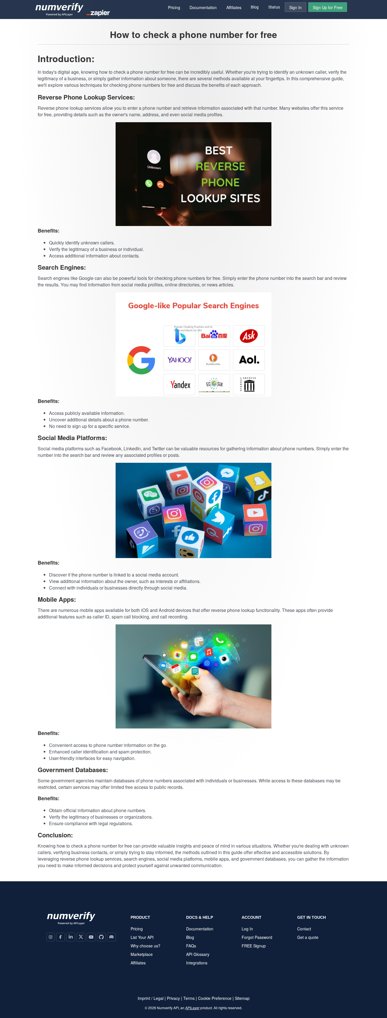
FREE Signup (254, 946)
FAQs (191, 946)
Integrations (196, 963)
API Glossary (197, 954)
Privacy (173, 998)
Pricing (137, 929)
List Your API (142, 937)
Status (274, 7)
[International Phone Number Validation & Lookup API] (59, 12)
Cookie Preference (214, 998)
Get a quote (307, 937)
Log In (247, 929)
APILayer (192, 1007)
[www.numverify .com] (71, 923)
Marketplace (142, 954)
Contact (304, 929)
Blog (255, 7)
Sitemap (242, 998)
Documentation (199, 929)
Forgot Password (257, 937)
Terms (189, 998)
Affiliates (138, 963)
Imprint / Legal (150, 998)
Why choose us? (145, 946)
